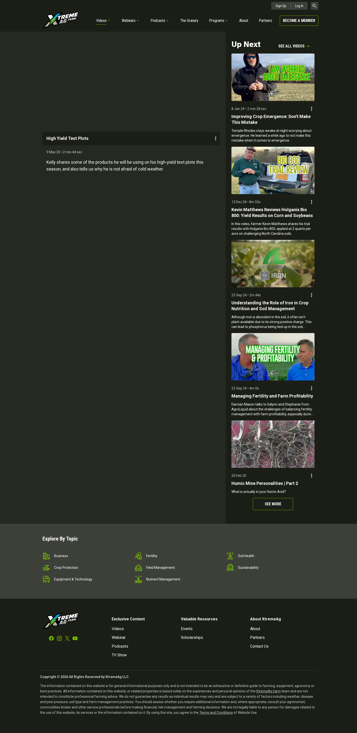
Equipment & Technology (73, 579)
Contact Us (259, 646)
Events (187, 628)
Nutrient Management (163, 579)
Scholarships (192, 637)
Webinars (129, 20)
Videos (101, 20)
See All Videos (291, 46)
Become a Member (299, 20)
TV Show (119, 655)
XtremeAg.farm (268, 691)
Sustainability (248, 568)
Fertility (151, 556)
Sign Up (281, 6)
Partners (265, 20)
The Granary (189, 20)
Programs (216, 20)
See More (273, 504)
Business (61, 556)
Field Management (160, 568)
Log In (299, 6)
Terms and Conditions (216, 713)
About (243, 20)
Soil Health (246, 556)
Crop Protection (66, 568)
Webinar (119, 637)
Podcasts (158, 20)
